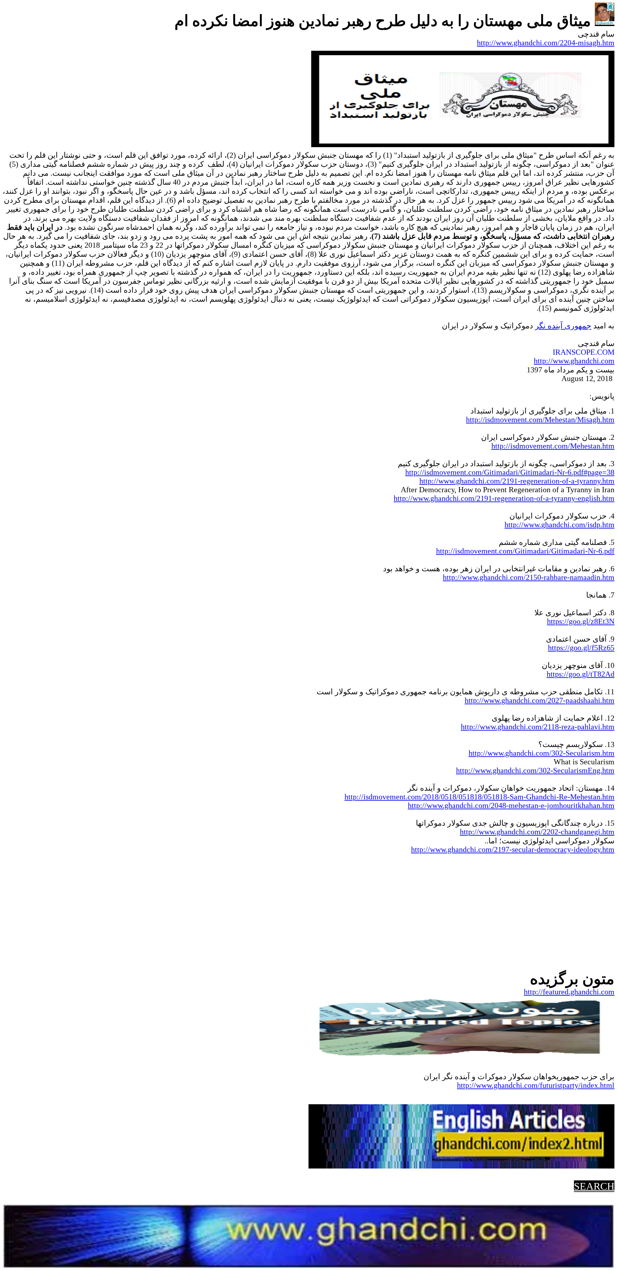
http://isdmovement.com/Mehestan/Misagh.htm (540, 419)
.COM (604, 352)
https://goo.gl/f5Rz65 (581, 648)
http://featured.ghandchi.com (569, 992)
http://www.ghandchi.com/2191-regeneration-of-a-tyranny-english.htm (504, 498)
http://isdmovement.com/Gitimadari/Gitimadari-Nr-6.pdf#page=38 (509, 472)
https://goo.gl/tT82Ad (580, 674)
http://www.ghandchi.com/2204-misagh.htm (545, 43)
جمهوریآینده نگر (563, 326)
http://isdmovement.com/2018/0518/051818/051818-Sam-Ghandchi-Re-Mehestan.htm (479, 797)
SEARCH (594, 1186)
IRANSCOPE (574, 352)
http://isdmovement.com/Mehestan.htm (552, 446)
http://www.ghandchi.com (574, 361)
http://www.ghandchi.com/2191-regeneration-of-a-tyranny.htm (516, 481)
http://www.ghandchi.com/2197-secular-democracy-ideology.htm (512, 849)
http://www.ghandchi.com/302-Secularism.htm (541, 753)
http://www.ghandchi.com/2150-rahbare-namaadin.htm (528, 577)
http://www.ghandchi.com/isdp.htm (559, 524)
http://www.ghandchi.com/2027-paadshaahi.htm (539, 700)
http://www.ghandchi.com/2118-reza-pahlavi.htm (537, 727)
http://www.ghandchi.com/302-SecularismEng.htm (535, 770)
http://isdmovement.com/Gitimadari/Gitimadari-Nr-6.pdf (525, 551)
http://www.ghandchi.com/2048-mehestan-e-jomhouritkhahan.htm (511, 805)
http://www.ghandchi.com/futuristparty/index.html (535, 1085)
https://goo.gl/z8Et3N (580, 621)
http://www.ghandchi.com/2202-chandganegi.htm (537, 832)
